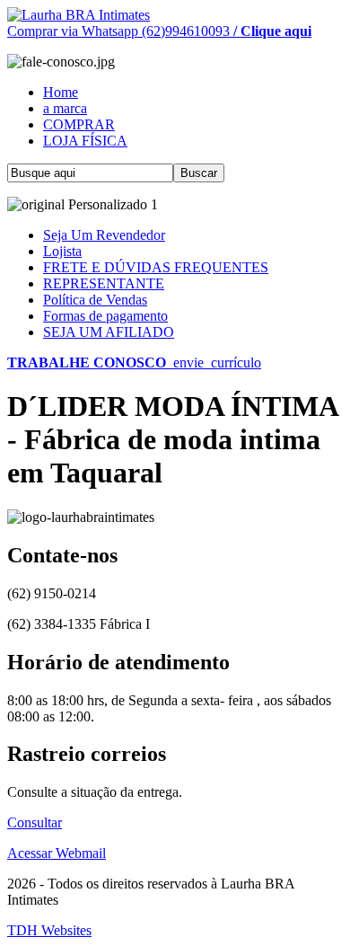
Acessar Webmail (56, 853)
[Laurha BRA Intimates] (78, 14)
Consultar (34, 822)
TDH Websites (49, 930)
